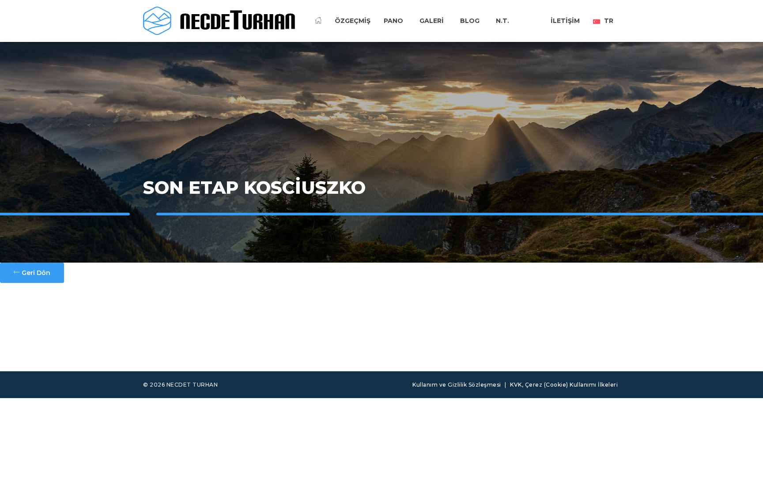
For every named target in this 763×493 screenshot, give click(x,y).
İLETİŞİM (565, 21)
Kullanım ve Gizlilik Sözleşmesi (456, 384)
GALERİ (431, 21)
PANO (393, 21)
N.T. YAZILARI (511, 35)
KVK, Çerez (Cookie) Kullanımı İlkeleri (564, 384)
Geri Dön (35, 273)
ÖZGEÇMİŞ (352, 21)
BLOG (470, 21)
